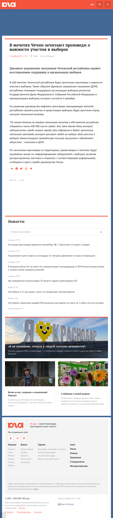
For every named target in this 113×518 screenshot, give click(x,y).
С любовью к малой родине (75, 393)
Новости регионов (20, 231)
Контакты (38, 512)
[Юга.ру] (9, 4)
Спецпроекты (77, 461)
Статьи (10, 452)
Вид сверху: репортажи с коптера (52, 449)
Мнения (11, 455)
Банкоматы (25, 462)
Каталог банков (27, 449)
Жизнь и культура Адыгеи (48, 459)
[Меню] (107, 4)
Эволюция (75, 457)
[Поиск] (99, 4)
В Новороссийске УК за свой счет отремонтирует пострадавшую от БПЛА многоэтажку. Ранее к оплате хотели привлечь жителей (56, 268)
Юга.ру (33, 424)
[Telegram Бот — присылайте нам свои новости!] (23, 438)
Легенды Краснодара (46, 452)
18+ (92, 4)
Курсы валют (26, 459)
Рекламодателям (24, 512)
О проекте (9, 512)
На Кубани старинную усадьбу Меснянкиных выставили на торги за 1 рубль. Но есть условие (56, 302)
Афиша (11, 459)
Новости (16, 221)
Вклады (24, 452)
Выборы (13, 180)
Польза (74, 453)
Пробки (11, 465)
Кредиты (24, 455)
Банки (24, 444)
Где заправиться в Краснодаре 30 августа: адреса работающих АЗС (42, 280)
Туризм (41, 444)
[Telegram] (17, 438)
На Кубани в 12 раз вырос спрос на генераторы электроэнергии (41, 291)
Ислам (22, 180)
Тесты (73, 448)
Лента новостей (14, 308)
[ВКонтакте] (10, 438)
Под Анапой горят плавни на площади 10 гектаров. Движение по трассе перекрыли (51, 255)
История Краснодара (46, 455)
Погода (11, 462)
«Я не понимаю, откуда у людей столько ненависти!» (47, 346)
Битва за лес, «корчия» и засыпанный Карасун (27, 394)
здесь (36, 489)
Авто (72, 444)
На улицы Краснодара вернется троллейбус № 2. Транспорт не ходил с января (49, 244)
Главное (12, 444)
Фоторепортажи (79, 466)
